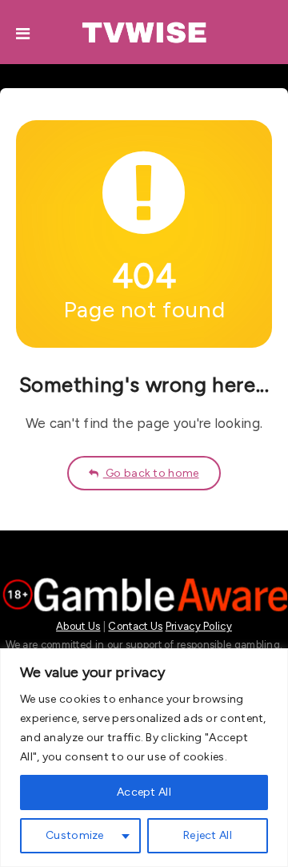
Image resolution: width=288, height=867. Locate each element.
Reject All (207, 835)
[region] (144, 757)
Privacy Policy (199, 626)
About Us (78, 626)
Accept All (144, 792)
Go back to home (151, 473)
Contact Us (135, 626)
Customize (75, 835)
